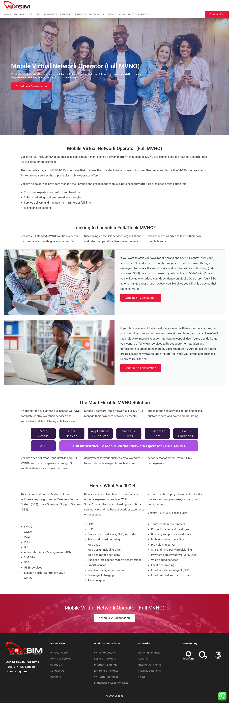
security (143, 658)
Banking (20, 14)
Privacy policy (59, 652)
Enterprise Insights (106, 670)
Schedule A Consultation (140, 298)
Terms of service (60, 658)
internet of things (149, 664)
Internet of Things (105, 664)
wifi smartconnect (106, 676)
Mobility (95, 14)
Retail (111, 14)
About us (56, 664)
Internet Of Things (73, 14)
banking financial (149, 652)
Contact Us (57, 670)
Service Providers (105, 658)
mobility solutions (149, 670)
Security (35, 14)
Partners (50, 14)
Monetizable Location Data (111, 682)
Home (7, 14)
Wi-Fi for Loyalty (105, 652)
